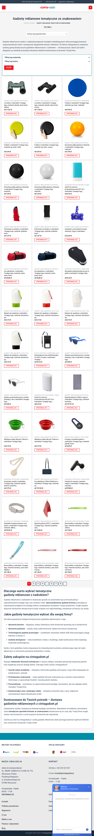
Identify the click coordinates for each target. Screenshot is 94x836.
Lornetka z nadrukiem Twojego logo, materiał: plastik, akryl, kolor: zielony (16, 105)
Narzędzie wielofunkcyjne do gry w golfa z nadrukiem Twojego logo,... (77, 272)
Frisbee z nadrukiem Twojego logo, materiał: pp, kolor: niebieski (77, 104)
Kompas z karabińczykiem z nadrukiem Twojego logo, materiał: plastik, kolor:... (77, 441)
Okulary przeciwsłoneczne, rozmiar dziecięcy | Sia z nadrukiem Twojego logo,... (77, 357)
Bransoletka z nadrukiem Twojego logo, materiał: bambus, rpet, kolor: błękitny (16, 567)
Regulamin (6, 810)
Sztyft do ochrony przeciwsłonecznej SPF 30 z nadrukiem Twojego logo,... (74, 189)
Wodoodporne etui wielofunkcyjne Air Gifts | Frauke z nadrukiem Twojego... (46, 357)
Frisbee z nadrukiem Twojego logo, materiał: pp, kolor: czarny (46, 146)
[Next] (65, 584)
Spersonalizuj (11, 113)
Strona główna (29, 23)
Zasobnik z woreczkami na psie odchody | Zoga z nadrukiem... (76, 230)
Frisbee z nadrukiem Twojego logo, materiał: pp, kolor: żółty (16, 146)
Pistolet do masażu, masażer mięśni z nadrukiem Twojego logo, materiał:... (77, 483)
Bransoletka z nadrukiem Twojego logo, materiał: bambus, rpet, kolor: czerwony (77, 567)
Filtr (8, 68)
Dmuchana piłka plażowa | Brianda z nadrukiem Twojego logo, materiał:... (77, 147)
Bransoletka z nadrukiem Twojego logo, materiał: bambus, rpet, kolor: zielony (77, 525)
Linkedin (52, 810)
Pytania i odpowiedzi (10, 824)
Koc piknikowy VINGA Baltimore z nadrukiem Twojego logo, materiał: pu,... (46, 483)
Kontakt (5, 801)
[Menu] (4, 7)
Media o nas (7, 819)
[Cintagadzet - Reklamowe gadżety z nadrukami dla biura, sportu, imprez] (47, 7)
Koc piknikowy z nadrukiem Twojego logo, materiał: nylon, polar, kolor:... (14, 273)
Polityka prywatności (10, 806)
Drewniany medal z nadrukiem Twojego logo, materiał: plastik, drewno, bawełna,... (15, 483)
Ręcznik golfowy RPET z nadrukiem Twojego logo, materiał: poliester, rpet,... (46, 525)
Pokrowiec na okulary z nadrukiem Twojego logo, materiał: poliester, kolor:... (16, 231)
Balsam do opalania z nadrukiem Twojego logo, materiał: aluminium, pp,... (16, 315)
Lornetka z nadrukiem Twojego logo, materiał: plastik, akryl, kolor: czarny (46, 105)
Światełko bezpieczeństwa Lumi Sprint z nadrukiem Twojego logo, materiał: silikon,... (16, 525)
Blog (3, 828)
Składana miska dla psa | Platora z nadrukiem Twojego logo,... (16, 440)
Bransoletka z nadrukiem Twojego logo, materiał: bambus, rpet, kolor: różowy (46, 567)
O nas (4, 815)
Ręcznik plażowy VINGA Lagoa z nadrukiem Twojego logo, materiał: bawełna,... (77, 399)
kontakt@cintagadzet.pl (64, 773)
